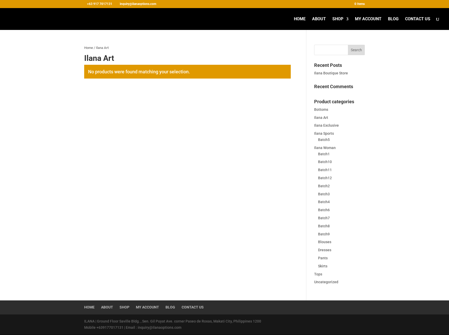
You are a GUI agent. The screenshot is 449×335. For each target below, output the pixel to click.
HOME (300, 19)
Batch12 (325, 178)
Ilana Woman (325, 148)
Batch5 (324, 140)
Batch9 (324, 234)
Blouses (324, 242)
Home (88, 48)
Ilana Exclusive (326, 125)
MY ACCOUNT (368, 19)
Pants (323, 258)
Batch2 (324, 186)
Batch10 (325, 162)
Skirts (322, 266)
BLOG (393, 19)
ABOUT (319, 19)
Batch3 (324, 194)
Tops (318, 274)
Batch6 (324, 210)
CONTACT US (417, 19)
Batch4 (324, 202)
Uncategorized (326, 282)
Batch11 (325, 170)
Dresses (324, 250)
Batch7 (324, 218)
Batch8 (324, 226)
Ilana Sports (324, 133)
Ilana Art (321, 117)
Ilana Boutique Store (331, 73)
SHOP (337, 19)
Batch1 (324, 154)
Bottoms (321, 109)
